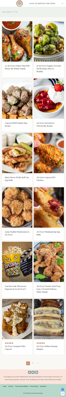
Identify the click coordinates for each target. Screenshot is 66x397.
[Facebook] (33, 372)
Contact (10, 386)
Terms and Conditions (21, 386)
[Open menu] (62, 3)
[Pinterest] (29, 372)
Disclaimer (43, 386)
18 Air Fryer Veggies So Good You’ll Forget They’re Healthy (48, 68)
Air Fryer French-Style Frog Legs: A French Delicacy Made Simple (48, 289)
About (5, 386)
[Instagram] (36, 372)
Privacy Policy (34, 386)
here (59, 380)
